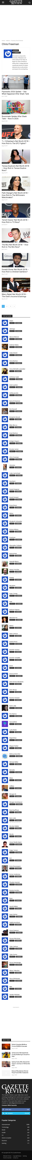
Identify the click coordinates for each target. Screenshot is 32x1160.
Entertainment (5, 88)
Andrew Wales (14, 345)
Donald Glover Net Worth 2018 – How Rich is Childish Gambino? (15, 270)
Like (28, 1109)
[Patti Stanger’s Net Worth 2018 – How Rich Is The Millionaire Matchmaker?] (16, 183)
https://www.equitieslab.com (15, 573)
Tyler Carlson (13, 946)
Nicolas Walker (14, 826)
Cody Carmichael (14, 473)
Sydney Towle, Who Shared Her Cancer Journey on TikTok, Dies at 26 (21, 1063)
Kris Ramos (13, 714)
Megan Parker (13, 746)
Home (3, 40)
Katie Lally (12, 706)
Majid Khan (12, 738)
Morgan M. (12, 794)
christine (12, 465)
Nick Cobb (12, 818)
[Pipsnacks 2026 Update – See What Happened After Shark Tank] (16, 82)
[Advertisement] (16, 22)
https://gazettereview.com (14, 822)
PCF (10, 858)
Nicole (11, 834)
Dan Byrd (12, 481)
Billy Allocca (13, 425)
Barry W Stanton (14, 401)
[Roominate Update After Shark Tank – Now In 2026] (16, 107)
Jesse (11, 666)
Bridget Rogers (14, 441)
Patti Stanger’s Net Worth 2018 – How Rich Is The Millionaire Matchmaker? (15, 195)
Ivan (10, 601)
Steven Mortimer (14, 938)
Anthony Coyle (14, 377)
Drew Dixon (13, 505)
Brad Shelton (13, 433)
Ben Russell (13, 409)
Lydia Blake (13, 730)
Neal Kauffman (14, 810)
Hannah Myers (14, 561)
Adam (11, 321)
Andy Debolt (13, 353)
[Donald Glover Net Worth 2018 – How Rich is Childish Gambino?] (16, 260)
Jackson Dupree (14, 609)
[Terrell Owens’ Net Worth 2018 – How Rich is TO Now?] (16, 210)
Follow (27, 1113)
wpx (10, 986)
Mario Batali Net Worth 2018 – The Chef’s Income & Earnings (14, 295)
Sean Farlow (13, 914)
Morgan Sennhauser (15, 802)
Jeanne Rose (13, 641)
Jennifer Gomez (14, 649)
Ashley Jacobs (13, 393)
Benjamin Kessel (14, 417)
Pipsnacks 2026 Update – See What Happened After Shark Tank (15, 93)
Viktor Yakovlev (14, 970)
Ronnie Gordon (14, 890)
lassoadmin (13, 722)
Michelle (12, 770)
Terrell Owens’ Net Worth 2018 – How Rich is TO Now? (15, 221)
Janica (11, 625)
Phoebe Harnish (14, 882)
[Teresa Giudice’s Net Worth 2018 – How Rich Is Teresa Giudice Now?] (16, 156)
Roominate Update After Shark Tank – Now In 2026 (14, 117)
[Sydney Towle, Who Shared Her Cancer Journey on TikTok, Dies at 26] (6, 1064)
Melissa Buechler (14, 754)
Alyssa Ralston (14, 337)
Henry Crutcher (14, 569)
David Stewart (14, 497)
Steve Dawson (14, 930)
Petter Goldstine (14, 874)
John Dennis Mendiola (16, 682)
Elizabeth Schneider (15, 521)
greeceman (13, 553)
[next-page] (14, 306)
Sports (3, 138)
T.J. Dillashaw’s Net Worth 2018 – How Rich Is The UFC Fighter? (16, 142)
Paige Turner (13, 850)
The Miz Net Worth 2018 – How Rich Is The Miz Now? (15, 246)
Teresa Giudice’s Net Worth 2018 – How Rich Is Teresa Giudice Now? (15, 168)
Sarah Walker (13, 906)
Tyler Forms (13, 954)
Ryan (11, 898)
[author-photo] (8, 59)
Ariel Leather (13, 385)
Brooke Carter (14, 449)
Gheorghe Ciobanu (15, 545)
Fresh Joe (12, 537)
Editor (11, 513)
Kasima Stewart (14, 698)
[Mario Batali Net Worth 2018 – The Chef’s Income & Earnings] (16, 285)
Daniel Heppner (14, 489)
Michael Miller (13, 762)
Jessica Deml (13, 674)
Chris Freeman (14, 457)
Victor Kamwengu (15, 962)
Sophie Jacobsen (14, 922)
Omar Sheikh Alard (15, 842)
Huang (11, 577)
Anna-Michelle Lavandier (17, 369)
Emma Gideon (13, 529)
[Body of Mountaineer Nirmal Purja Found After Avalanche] (6, 1073)
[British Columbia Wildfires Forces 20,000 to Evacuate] (6, 1047)
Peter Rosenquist (15, 866)
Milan (11, 778)
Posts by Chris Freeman (17, 40)
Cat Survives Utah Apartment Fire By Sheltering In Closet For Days (21, 1054)
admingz (12, 329)
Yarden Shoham (14, 994)
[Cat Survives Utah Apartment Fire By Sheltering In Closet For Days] (6, 1055)
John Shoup (13, 690)
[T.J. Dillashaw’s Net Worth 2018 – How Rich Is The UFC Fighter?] (16, 132)
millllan (11, 786)
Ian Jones (12, 585)
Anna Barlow (13, 361)
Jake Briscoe (13, 617)
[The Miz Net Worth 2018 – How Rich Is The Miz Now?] (16, 235)
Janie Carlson (13, 633)
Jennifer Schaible (14, 658)
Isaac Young (13, 593)
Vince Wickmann (14, 978)
